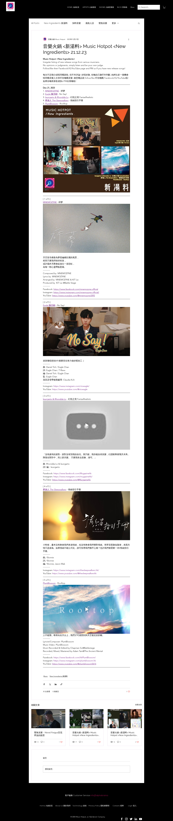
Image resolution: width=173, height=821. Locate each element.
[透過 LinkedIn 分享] (55, 684)
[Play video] (86, 228)
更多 (114, 23)
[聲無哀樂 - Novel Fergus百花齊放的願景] (48, 718)
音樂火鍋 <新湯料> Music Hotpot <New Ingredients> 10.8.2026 (124, 733)
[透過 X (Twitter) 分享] (50, 684)
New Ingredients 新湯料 (56, 23)
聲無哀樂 (103, 23)
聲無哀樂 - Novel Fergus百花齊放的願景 (48, 734)
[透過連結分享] (61, 684)
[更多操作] (128, 39)
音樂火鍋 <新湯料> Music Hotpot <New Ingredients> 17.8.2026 (85, 733)
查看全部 (138, 705)
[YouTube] (140, 819)
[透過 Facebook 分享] (44, 684)
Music (45, 676)
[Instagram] (126, 819)
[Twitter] (131, 819)
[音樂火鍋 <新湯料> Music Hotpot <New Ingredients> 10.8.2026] (125, 718)
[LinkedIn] (136, 819)
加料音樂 (76, 23)
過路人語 (89, 23)
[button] (164, 7)
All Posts (35, 23)
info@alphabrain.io (99, 795)
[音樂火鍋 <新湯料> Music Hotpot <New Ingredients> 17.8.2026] (87, 718)
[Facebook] (121, 819)
